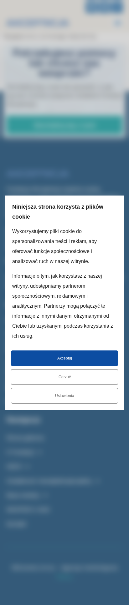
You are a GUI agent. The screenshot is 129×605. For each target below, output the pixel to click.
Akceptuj (64, 358)
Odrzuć (65, 377)
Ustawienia (64, 396)
